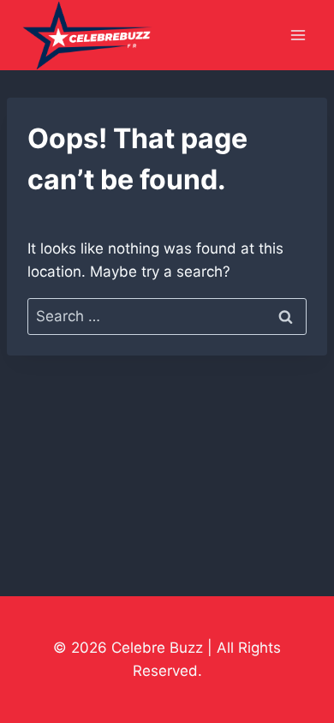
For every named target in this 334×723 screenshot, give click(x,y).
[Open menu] (297, 35)
